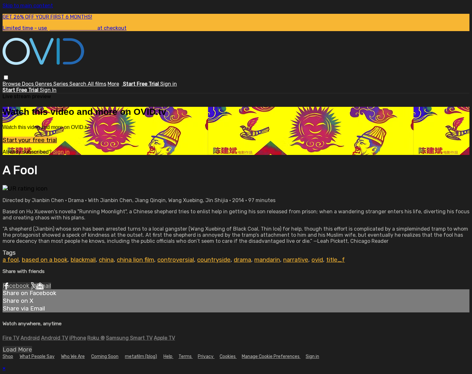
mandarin (267, 259)
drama (242, 259)
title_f (335, 259)
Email (43, 285)
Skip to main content (28, 6)
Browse (12, 84)
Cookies (228, 356)
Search (78, 84)
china (106, 259)
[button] (6, 77)
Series (61, 84)
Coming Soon (104, 356)
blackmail (83, 259)
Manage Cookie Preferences (271, 356)
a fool (11, 259)
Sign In (48, 90)
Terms (186, 356)
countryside (214, 259)
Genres (44, 84)
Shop (8, 356)
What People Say (37, 356)
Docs (28, 84)
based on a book (44, 259)
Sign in (168, 84)
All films (97, 84)
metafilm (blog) (141, 356)
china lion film (135, 259)
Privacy (206, 356)
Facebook (17, 285)
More (113, 84)
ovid (317, 259)
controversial (175, 259)
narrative (295, 259)
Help (168, 356)
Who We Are (73, 356)
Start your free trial (30, 140)
